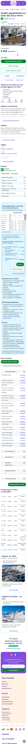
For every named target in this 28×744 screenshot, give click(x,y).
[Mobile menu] (3, 3)
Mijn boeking (5, 699)
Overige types (19, 80)
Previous (2, 36)
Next (24, 36)
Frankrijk (7, 9)
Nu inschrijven (13, 670)
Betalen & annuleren (7, 704)
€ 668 (4, 51)
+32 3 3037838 (6, 720)
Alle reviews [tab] (14, 173)
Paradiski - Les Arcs (14, 9)
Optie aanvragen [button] (13, 66)
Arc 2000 (23, 9)
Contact (4, 681)
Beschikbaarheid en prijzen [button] (13, 61)
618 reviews (17, 648)
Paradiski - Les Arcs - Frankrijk (9, 153)
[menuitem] (3, 9)
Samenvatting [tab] (5, 173)
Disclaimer (12, 725)
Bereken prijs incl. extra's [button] (13, 71)
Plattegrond (10, 149)
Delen (8, 76)
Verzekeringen (6, 697)
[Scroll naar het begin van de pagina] (24, 741)
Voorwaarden (5, 725)
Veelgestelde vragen (7, 701)
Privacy (17, 725)
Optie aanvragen (18, 269)
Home (2, 9)
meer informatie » (19, 341)
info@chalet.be (6, 717)
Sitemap (23, 725)
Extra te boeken (9, 80)
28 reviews (12, 18)
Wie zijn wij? (5, 684)
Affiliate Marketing (6, 688)
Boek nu (20, 264)
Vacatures (4, 686)
